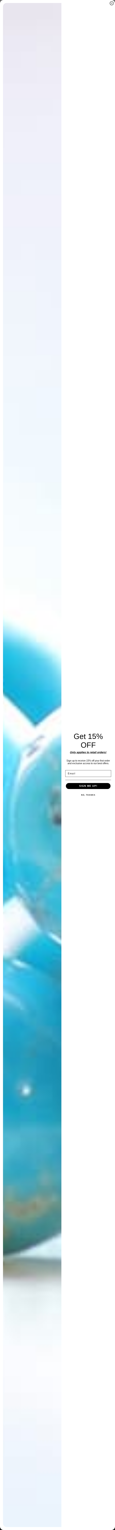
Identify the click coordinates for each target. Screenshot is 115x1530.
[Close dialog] (112, 3)
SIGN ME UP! (88, 786)
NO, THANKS (88, 795)
